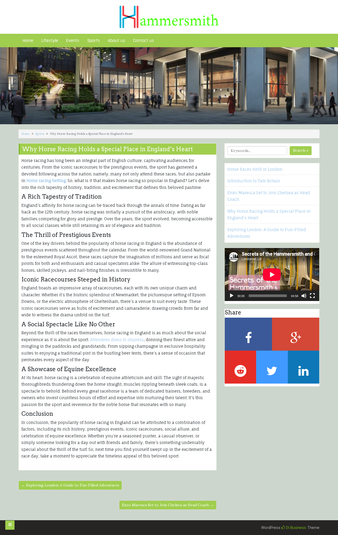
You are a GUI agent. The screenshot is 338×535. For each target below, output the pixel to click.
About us (116, 40)
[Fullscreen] (312, 295)
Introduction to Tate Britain (253, 180)
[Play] (231, 295)
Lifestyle (49, 40)
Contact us (143, 40)
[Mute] (304, 295)
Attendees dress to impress (117, 339)
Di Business (295, 527)
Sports (93, 40)
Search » (300, 150)
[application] (272, 274)
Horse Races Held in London (255, 169)
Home (27, 40)
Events (72, 40)
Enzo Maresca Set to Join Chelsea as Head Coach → (168, 505)
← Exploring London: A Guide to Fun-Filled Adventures (70, 485)
